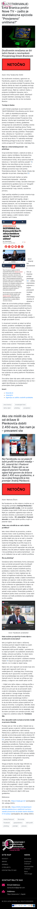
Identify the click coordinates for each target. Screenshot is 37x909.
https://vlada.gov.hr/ (18, 801)
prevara (24, 826)
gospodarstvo (18, 822)
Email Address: (13, 885)
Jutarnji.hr (9, 395)
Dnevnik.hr (9, 393)
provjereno (27, 408)
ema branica (7, 404)
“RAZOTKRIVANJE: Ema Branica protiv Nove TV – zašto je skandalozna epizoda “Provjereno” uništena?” (17, 13)
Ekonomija (21, 819)
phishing (17, 408)
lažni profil (29, 822)
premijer (15, 826)
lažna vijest (7, 408)
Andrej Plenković (9, 819)
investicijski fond (20, 404)
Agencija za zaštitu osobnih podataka (19, 397)
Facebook (7, 822)
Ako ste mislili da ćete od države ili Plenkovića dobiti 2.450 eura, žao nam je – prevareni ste (18, 423)
